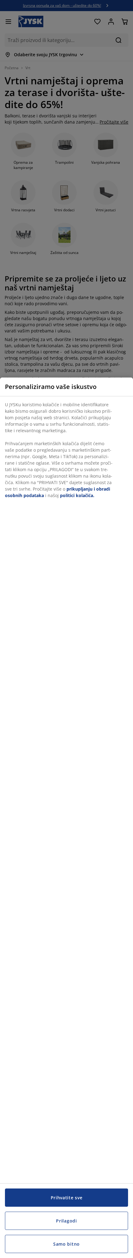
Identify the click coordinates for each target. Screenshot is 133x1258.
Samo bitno (66, 1244)
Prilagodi (66, 1221)
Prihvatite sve (67, 1198)
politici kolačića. (77, 495)
